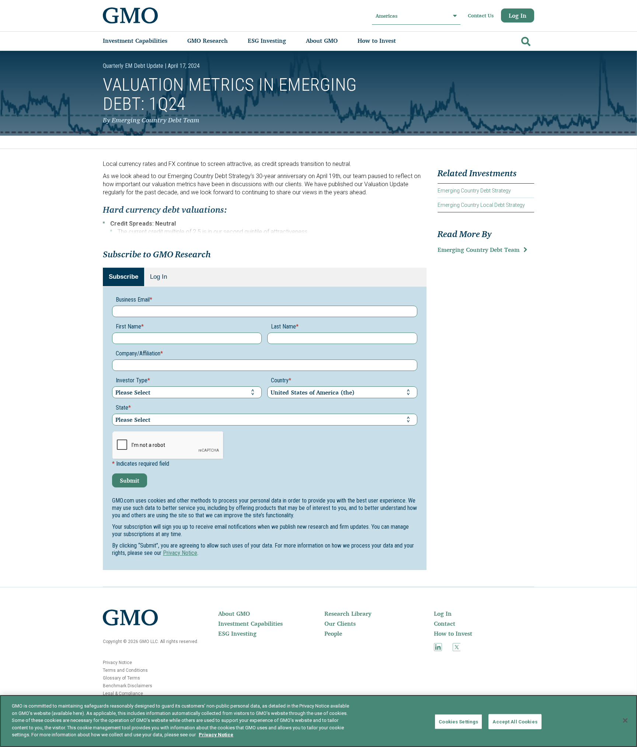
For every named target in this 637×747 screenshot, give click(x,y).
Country (281, 380)
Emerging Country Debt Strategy (474, 191)
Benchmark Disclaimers (127, 685)
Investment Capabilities (250, 623)
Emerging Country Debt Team (478, 249)
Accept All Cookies (514, 721)
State (123, 407)
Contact (444, 623)
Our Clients (340, 623)
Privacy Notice (180, 552)
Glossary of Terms (121, 678)
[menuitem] (142, 40)
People (333, 633)
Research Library (347, 613)
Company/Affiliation (139, 353)
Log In (517, 15)
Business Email (134, 299)
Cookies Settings (458, 721)
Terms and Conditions (125, 670)
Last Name (285, 326)
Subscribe (123, 276)
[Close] (625, 720)
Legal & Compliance (123, 693)
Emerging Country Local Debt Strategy (481, 205)
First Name (130, 326)
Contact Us (481, 15)
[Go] (524, 40)
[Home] (130, 15)
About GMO (234, 613)
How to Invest (453, 633)
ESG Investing (237, 633)
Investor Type (133, 380)
